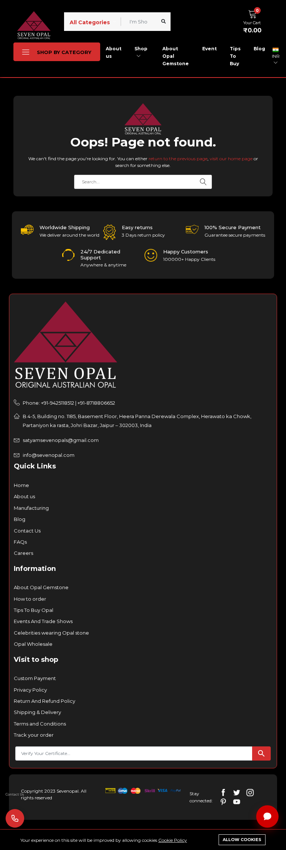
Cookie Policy (172, 840)
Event (209, 48)
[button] (254, 20)
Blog (259, 48)
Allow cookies (242, 839)
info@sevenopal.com (48, 455)
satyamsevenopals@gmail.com (61, 440)
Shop (140, 48)
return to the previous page (178, 158)
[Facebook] (223, 792)
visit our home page (231, 158)
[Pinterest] (223, 801)
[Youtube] (237, 801)
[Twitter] (237, 792)
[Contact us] (15, 818)
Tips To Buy (235, 56)
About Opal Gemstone (175, 56)
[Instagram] (250, 792)
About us (113, 52)
